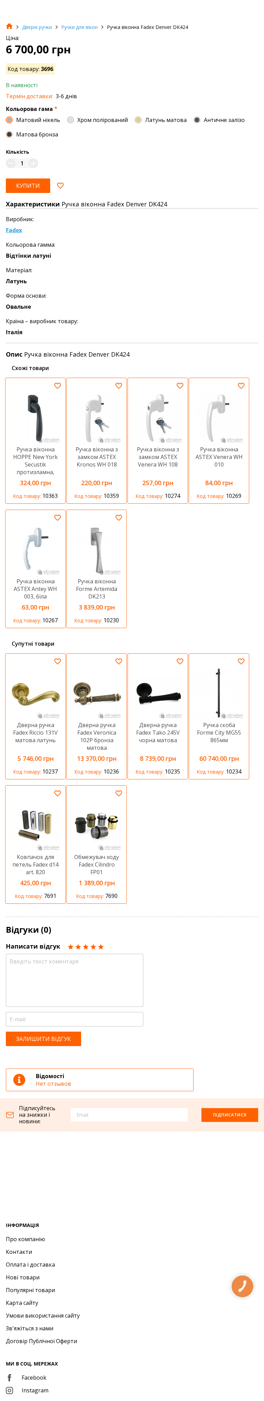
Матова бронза (37, 134)
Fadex (14, 230)
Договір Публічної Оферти (41, 1341)
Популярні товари (30, 1290)
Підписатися (229, 1115)
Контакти (19, 1252)
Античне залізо (224, 120)
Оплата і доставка (30, 1264)
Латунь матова (166, 120)
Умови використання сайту (43, 1315)
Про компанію (25, 1239)
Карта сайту (22, 1303)
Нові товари (23, 1277)
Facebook (34, 1377)
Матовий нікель (38, 120)
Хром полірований (102, 120)
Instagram (35, 1390)
